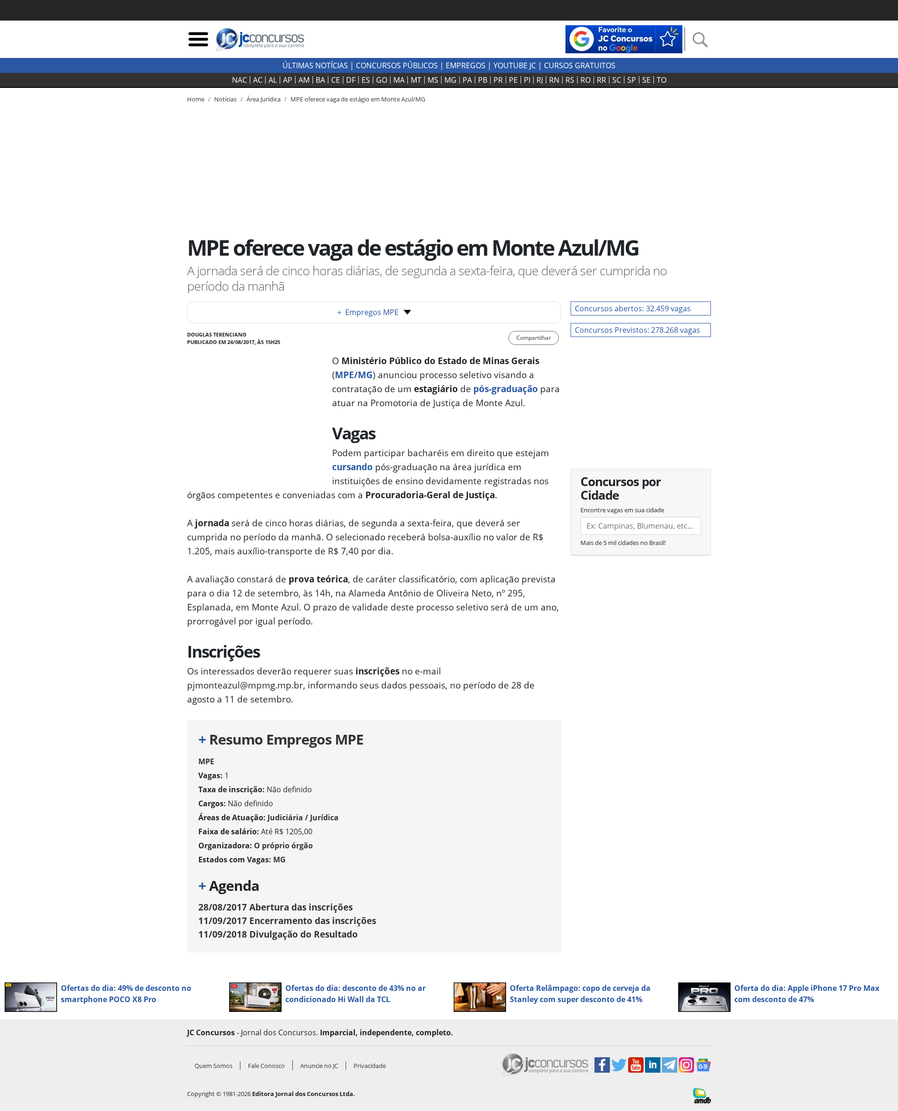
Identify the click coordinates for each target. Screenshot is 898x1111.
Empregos (465, 65)
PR (498, 80)
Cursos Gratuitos (580, 65)
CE (335, 80)
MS (432, 80)
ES (366, 80)
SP (631, 80)
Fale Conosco (266, 1065)
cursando (352, 466)
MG (450, 80)
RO (585, 80)
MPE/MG (354, 374)
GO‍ (381, 80)
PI (527, 80)
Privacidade (370, 1065)
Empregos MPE (367, 312)
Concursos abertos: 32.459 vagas (633, 308)
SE (646, 80)
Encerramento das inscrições (287, 920)
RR (601, 80)
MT (416, 80)
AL (272, 80)
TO (661, 80)
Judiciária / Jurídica (303, 817)
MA (399, 80)
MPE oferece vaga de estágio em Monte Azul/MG (357, 99)
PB (482, 80)
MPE (206, 761)
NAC (239, 80)
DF (350, 80)
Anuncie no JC (319, 1065)
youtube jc (514, 65)
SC (616, 80)
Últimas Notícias (315, 65)
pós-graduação (505, 388)
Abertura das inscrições (275, 907)
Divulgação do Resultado (278, 934)
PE (513, 80)
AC (257, 80)
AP (287, 80)
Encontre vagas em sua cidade (622, 510)
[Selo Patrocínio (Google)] (623, 38)
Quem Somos (213, 1065)
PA (467, 80)
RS (569, 80)
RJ (539, 80)
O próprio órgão (283, 845)
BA (320, 80)
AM (304, 80)
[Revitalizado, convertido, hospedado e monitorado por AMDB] (702, 1094)
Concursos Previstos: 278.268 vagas (637, 330)
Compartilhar (533, 338)
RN (554, 80)
